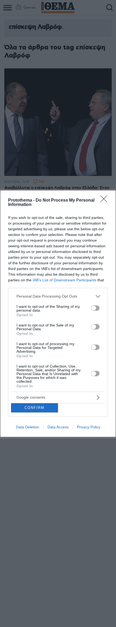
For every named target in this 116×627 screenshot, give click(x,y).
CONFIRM (35, 408)
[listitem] (58, 296)
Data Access (58, 427)
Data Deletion (27, 427)
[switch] (95, 308)
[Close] (105, 200)
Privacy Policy (88, 427)
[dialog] (58, 313)
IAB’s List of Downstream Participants (64, 280)
